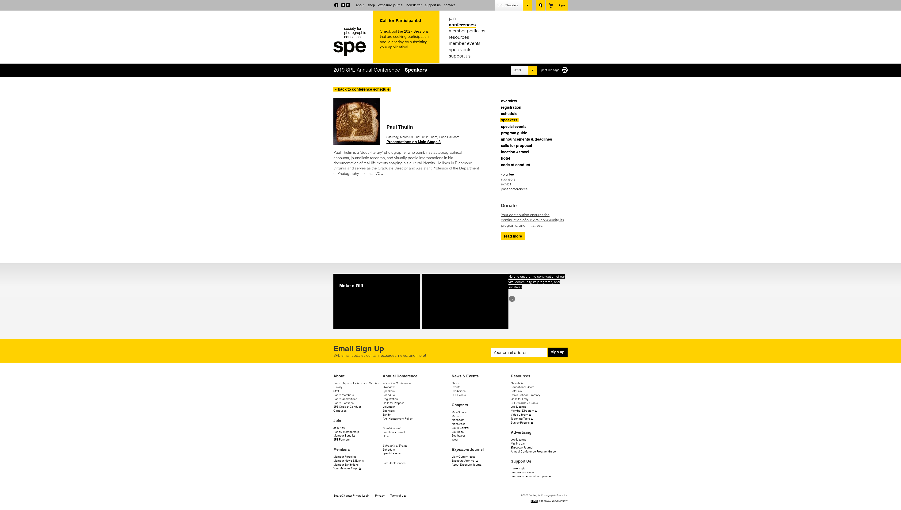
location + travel (515, 152)
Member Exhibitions (346, 464)
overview (509, 101)
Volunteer (389, 406)
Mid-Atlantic (459, 412)
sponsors (508, 179)
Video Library (519, 414)
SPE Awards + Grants (524, 403)
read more (513, 236)
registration (511, 107)
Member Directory (522, 410)
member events (465, 43)
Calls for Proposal (394, 403)
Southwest (458, 435)
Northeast (458, 420)
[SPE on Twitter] (343, 5)
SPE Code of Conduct (347, 406)
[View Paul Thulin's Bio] (356, 143)
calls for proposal (516, 145)
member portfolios (467, 31)
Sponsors (389, 410)
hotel (505, 158)
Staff (336, 391)
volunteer (508, 174)
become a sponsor (523, 472)
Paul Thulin (399, 127)
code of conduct (515, 165)
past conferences (514, 189)
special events (514, 126)
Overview (389, 387)
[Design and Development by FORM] (549, 501)
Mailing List (518, 443)
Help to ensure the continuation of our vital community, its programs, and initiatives (536, 281)
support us (433, 5)
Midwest (457, 416)
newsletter (414, 5)
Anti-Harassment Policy (397, 418)
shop (371, 5)
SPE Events (459, 395)
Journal (522, 447)
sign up (558, 352)
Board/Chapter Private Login (351, 495)
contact (449, 5)
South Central (460, 427)
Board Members (343, 395)
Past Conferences (394, 463)
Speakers (389, 391)
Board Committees (345, 399)
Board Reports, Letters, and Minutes (356, 383)
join (452, 18)
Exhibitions (459, 391)
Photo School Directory (525, 395)
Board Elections (343, 403)
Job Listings (518, 406)
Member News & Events (348, 460)
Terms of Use (398, 495)
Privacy (380, 495)
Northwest (458, 424)
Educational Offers (522, 387)
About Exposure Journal (467, 464)
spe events (460, 49)
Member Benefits (344, 435)
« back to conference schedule (362, 89)
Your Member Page (345, 468)
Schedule (389, 395)
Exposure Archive (463, 460)
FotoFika (516, 391)
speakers (509, 120)
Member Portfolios (344, 456)
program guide (514, 133)
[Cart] (551, 5)
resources (459, 37)
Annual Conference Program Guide (533, 451)
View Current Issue (464, 456)
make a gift (518, 468)
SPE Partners (341, 439)
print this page (550, 70)
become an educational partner (531, 476)
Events (456, 387)
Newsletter (517, 383)
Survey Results (520, 422)
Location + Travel (394, 432)
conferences (462, 24)
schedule (509, 113)
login (562, 5)
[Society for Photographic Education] (351, 41)
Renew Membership (346, 431)
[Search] (540, 5)
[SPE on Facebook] (336, 5)
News (455, 383)
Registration (390, 399)
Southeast (458, 431)
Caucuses (340, 410)
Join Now (339, 427)
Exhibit (387, 414)
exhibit (506, 184)
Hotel (386, 436)
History (337, 387)
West (455, 439)
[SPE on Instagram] (348, 5)
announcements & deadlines (526, 139)
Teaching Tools (520, 418)
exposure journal (390, 5)
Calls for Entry (519, 399)
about (360, 5)
